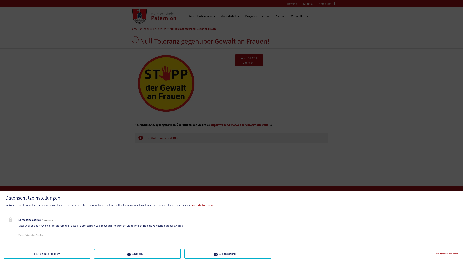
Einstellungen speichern (47, 253)
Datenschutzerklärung (203, 205)
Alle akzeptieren (228, 253)
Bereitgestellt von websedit (447, 253)
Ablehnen (137, 253)
